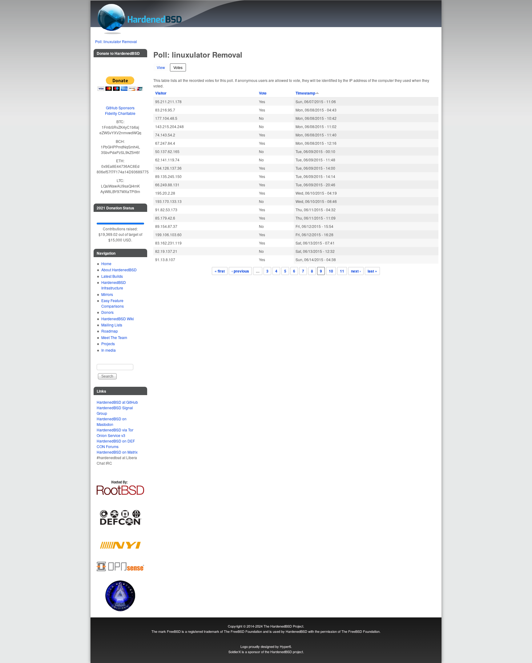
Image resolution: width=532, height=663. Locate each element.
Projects (108, 343)
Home (106, 263)
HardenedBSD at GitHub (117, 402)
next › (356, 271)
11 (342, 271)
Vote (263, 93)
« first (220, 271)
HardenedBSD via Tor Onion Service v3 (115, 432)
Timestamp (305, 93)
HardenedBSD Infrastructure (113, 285)
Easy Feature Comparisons (112, 303)
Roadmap (109, 331)
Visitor (161, 93)
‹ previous (240, 271)
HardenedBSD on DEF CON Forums (116, 443)
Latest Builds (112, 276)
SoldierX (234, 651)
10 (331, 271)
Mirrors (107, 294)
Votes (179, 67)
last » (372, 271)
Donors (107, 312)
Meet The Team (114, 337)
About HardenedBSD (119, 269)
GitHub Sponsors (120, 107)
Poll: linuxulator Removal (116, 41)
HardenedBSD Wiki (117, 318)
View (161, 67)
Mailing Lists (111, 324)
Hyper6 (285, 646)
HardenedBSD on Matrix (117, 452)
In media (108, 350)
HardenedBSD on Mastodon (112, 421)
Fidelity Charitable (120, 113)
